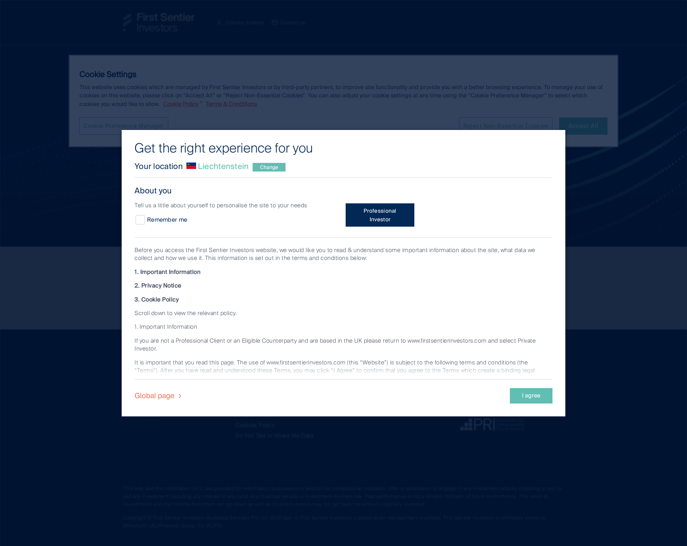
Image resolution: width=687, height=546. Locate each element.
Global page (155, 395)
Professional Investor (380, 215)
